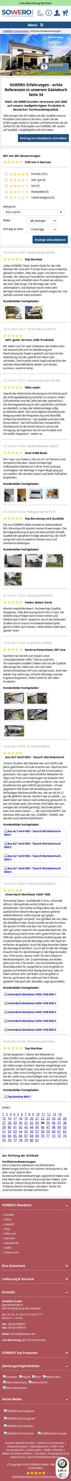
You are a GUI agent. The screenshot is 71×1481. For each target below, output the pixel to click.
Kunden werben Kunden (20, 1443)
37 (59, 1123)
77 (15, 1140)
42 (20, 1127)
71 (48, 1136)
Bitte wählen (13, 212)
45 (37, 1127)
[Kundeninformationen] (49, 13)
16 (9, 1118)
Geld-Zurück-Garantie (50, 1443)
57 (37, 1131)
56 (31, 1131)
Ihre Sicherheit (13, 1266)
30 (20, 1123)
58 (42, 1131)
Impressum (12, 1252)
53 (15, 1131)
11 (43, 1114)
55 (26, 1131)
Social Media (12, 1399)
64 (9, 1136)
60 (53, 1131)
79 (26, 1140)
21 (37, 1118)
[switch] (62, 1475)
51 (4, 1131)
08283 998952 (17, 1324)
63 (4, 1136)
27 (4, 1123)
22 (42, 1118)
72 (53, 1136)
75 (4, 1140)
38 (64, 1123)
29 (15, 1123)
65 (15, 1136)
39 (4, 1127)
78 (20, 1140)
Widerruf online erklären (17, 1453)
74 (64, 1136)
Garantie (40, 1453)
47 (48, 1127)
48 (53, 1127)
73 (59, 1136)
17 (15, 1118)
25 (59, 1118)
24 (53, 1118)
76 (9, 1140)
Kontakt (9, 1214)
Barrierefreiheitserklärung (44, 1457)
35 (48, 1123)
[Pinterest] (19, 1433)
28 (9, 1123)
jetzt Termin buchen (34, 1340)
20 (31, 1118)
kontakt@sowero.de (22, 1334)
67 (26, 1136)
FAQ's (8, 1219)
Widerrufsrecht (53, 1450)
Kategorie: (9, 206)
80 (31, 1140)
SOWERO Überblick (17, 1205)
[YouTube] (52, 1433)
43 (26, 1127)
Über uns (10, 1233)
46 (42, 1127)
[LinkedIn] (18, 1426)
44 (31, 1127)
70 (42, 1136)
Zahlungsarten (39, 1446)
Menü (33, 25)
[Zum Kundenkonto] (40, 13)
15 (4, 1118)
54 (20, 1131)
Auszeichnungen (17, 1446)
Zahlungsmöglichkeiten (21, 1366)
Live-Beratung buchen (35, 3)
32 (31, 1123)
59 (48, 1131)
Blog (7, 1229)
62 (64, 1131)
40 (9, 1127)
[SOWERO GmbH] (17, 15)
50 (64, 1127)
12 (48, 1114)
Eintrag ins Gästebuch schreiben (43, 138)
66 (20, 1136)
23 (48, 1118)
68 (31, 1136)
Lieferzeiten (34, 1450)
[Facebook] (19, 1411)
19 (26, 1118)
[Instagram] (19, 1418)
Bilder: (7, 220)
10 (37, 1114)
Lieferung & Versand (18, 1279)
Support (9, 1224)
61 (59, 1131)
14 (60, 1114)
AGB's (8, 1247)
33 (37, 1123)
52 (9, 1131)
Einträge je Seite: (13, 229)
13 (54, 1114)
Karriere (10, 1238)
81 (37, 1140)
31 (26, 1123)
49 (59, 1127)
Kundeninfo (12, 1243)
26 (64, 1118)
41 (15, 1127)
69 (37, 1136)
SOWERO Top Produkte (19, 1353)
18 (20, 1118)
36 (53, 1123)
